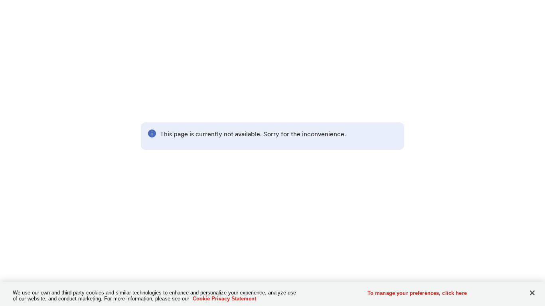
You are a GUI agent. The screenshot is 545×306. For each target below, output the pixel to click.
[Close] (532, 293)
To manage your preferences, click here (417, 293)
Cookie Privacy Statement (224, 299)
